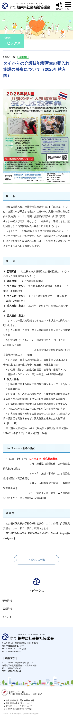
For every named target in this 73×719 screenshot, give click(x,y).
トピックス (36, 591)
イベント (7, 616)
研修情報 (7, 600)
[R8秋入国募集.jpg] (36, 181)
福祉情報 (7, 608)
